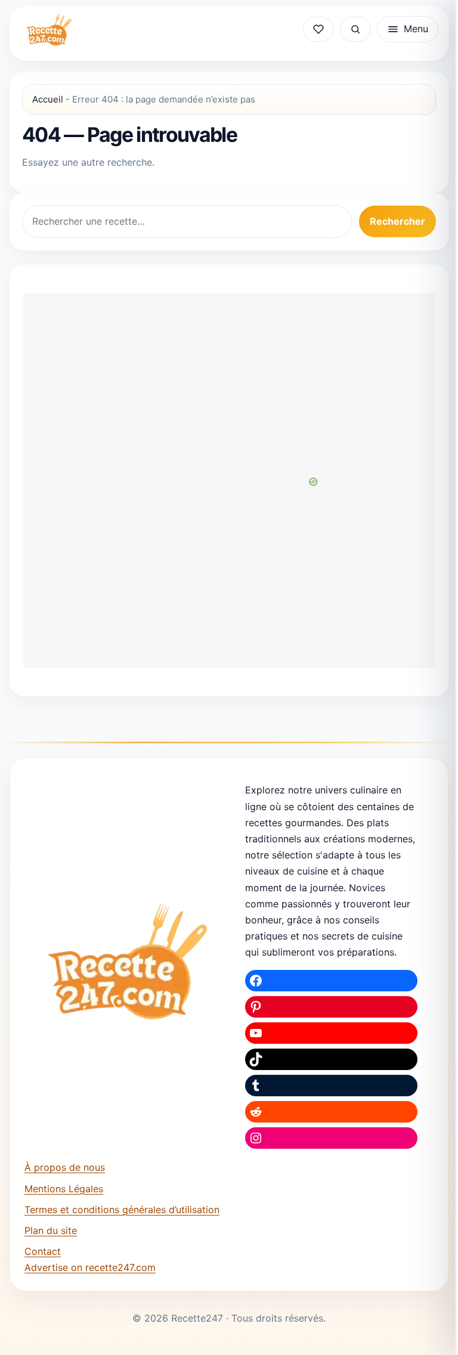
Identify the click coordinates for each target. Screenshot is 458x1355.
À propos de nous (64, 1167)
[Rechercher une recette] (355, 29)
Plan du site (50, 1230)
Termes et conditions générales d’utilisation (121, 1210)
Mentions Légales (63, 1189)
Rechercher (397, 221)
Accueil (47, 99)
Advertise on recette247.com (90, 1267)
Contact (42, 1251)
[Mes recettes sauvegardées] (318, 29)
